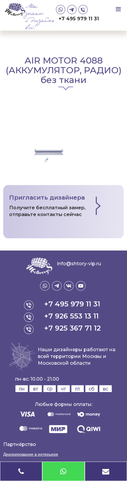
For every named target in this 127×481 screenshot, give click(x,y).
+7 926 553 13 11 (71, 316)
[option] (63, 120)
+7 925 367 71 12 (72, 328)
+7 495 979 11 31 (78, 18)
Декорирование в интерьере (30, 454)
